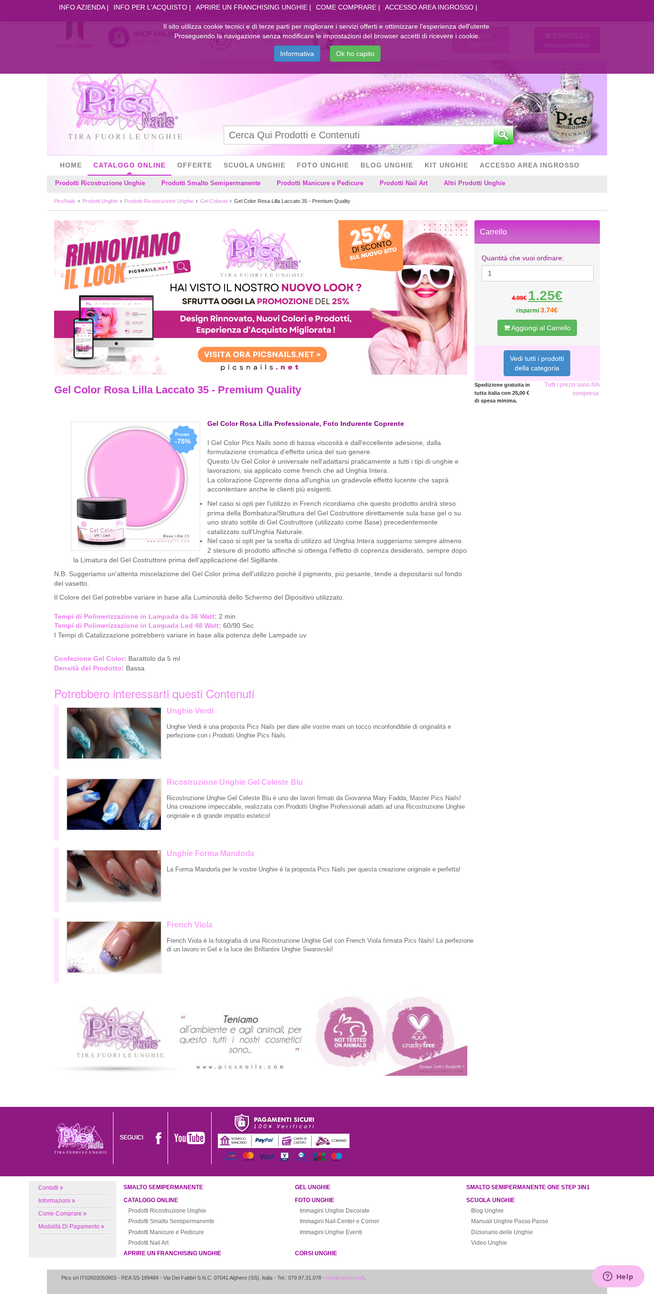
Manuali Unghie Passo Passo (509, 1221)
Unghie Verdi (190, 711)
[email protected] (345, 1278)
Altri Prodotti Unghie (474, 183)
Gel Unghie (312, 1187)
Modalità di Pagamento (69, 1226)
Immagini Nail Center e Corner (339, 1221)
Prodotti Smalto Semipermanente (210, 183)
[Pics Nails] (125, 107)
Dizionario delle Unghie (502, 1232)
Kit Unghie (446, 165)
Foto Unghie (323, 165)
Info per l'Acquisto (150, 7)
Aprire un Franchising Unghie (251, 7)
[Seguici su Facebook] (158, 1137)
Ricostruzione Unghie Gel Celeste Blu (235, 782)
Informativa (297, 53)
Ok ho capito (355, 53)
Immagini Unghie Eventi (331, 1232)
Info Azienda (82, 7)
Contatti (48, 1187)
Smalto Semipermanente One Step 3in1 (528, 1187)
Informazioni (54, 1200)
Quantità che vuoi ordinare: (523, 258)
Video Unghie (489, 1242)
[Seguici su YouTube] (189, 1137)
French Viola (190, 925)
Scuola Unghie (254, 165)
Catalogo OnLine (129, 165)
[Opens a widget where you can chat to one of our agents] (618, 1277)
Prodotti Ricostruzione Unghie (100, 183)
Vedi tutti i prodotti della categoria (537, 363)
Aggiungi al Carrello (540, 328)
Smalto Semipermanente (163, 1187)
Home (71, 165)
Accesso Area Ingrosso (429, 7)
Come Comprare (346, 7)
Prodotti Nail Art (404, 183)
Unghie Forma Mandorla (210, 853)
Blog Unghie (387, 165)
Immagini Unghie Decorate (335, 1210)
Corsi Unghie (316, 1253)
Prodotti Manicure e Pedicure (320, 183)
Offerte (194, 165)
